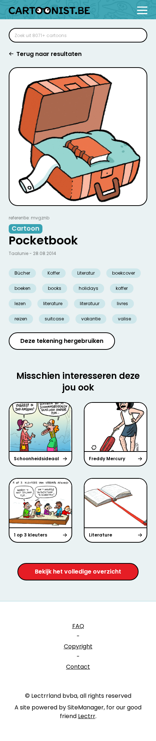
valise (124, 319)
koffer (122, 288)
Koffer (54, 273)
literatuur (89, 303)
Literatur (86, 273)
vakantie (90, 319)
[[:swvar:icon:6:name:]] (137, 35)
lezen (20, 303)
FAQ (78, 626)
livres (122, 303)
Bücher (22, 273)
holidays (88, 288)
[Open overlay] (142, 10)
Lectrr (86, 716)
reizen (21, 319)
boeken (22, 288)
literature (52, 303)
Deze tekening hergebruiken (61, 341)
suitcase (54, 319)
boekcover (123, 273)
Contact (78, 667)
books (54, 288)
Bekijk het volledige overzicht (78, 571)
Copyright (78, 646)
